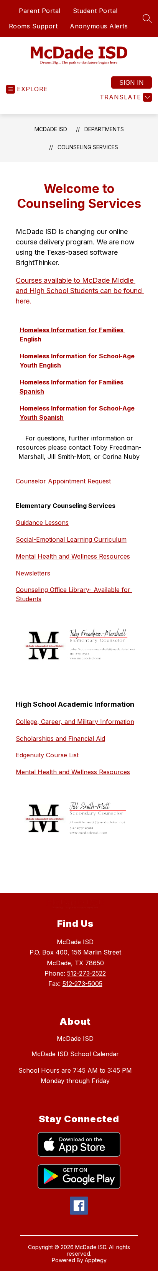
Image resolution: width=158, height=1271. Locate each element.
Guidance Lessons (42, 522)
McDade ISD (51, 129)
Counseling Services (88, 147)
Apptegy (96, 1260)
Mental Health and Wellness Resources (73, 556)
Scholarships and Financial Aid (60, 738)
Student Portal (95, 11)
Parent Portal (40, 11)
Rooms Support (33, 26)
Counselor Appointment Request (63, 481)
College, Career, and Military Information (75, 721)
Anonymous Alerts (99, 26)
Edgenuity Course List (47, 755)
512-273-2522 (86, 973)
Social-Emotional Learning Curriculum (71, 539)
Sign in (131, 82)
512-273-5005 (82, 983)
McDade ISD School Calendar (75, 1054)
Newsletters (33, 573)
